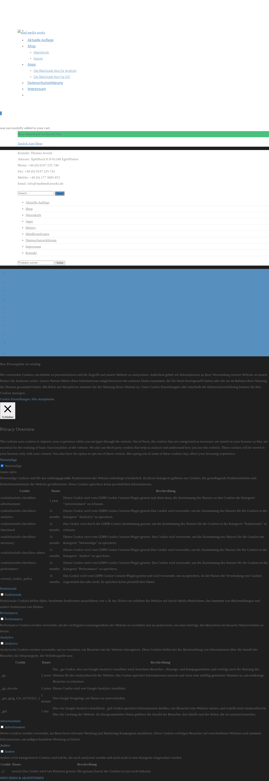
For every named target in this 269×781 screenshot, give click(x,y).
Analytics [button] (6, 637)
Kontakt (31, 253)
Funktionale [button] (8, 588)
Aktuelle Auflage (41, 40)
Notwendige (13, 466)
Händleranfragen (37, 234)
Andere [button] (5, 745)
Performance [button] (9, 613)
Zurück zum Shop (30, 143)
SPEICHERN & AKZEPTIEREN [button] (22, 778)
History (31, 228)
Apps (32, 64)
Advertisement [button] (10, 721)
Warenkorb (41, 52)
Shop (32, 46)
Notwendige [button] (8, 460)
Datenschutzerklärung (41, 240)
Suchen (60, 262)
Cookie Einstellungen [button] (15, 399)
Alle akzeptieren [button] (42, 399)
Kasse (38, 58)
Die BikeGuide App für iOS (51, 77)
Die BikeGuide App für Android (54, 71)
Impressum (37, 89)
